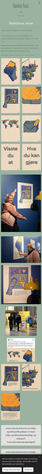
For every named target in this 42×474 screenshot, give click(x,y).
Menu (39, 3)
